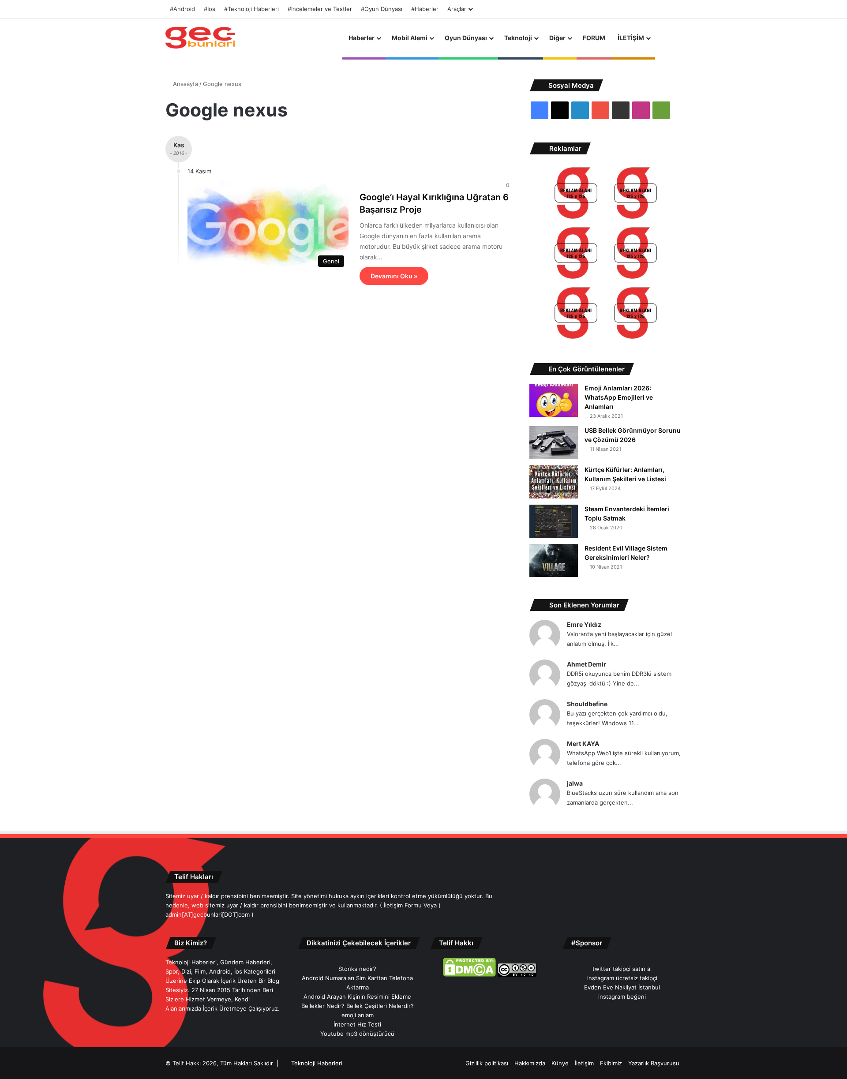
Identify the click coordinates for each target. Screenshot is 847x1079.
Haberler (362, 37)
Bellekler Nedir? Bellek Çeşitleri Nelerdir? (357, 1005)
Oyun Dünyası (466, 37)
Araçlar (456, 8)
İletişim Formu (403, 905)
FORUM (594, 37)
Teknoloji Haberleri (316, 1063)
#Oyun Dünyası (381, 8)
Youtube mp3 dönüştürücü (357, 1033)
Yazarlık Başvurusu (653, 1063)
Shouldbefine (587, 704)
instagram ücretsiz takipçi (622, 978)
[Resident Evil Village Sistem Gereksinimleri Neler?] (553, 560)
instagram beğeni (622, 996)
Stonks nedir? (357, 968)
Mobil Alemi (409, 37)
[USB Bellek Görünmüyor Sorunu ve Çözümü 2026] (553, 442)
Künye (560, 1063)
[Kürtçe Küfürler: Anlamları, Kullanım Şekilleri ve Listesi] (553, 481)
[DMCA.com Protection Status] (469, 974)
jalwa (575, 783)
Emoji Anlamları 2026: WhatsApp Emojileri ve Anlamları (619, 397)
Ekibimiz (611, 1063)
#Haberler (424, 8)
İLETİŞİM (631, 37)
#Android (182, 8)
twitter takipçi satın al (622, 968)
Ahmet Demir (586, 664)
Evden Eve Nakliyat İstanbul (622, 987)
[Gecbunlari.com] (200, 38)
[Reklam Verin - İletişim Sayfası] (575, 194)
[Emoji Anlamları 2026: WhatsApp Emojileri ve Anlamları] (553, 400)
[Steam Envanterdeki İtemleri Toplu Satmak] (553, 521)
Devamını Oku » (394, 276)
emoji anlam (357, 1015)
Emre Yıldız (584, 624)
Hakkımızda (529, 1063)
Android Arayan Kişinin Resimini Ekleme (357, 996)
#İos (209, 8)
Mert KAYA (583, 743)
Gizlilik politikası (486, 1063)
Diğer (557, 37)
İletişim (584, 1063)
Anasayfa (184, 83)
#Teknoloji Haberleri (251, 8)
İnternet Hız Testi (357, 1024)
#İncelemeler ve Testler (320, 8)
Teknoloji (518, 37)
